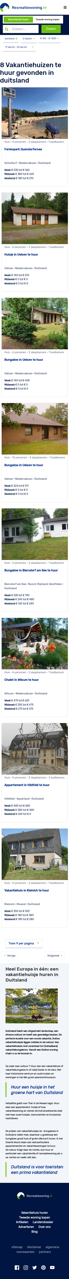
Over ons (44, 1227)
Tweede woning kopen (47, 19)
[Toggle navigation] (65, 7)
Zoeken (51, 29)
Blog (34, 1231)
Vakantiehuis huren (18, 19)
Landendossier (43, 1222)
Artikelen (22, 1222)
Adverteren (26, 1227)
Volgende (54, 955)
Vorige (10, 955)
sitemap (17, 1247)
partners (45, 1252)
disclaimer (34, 1247)
